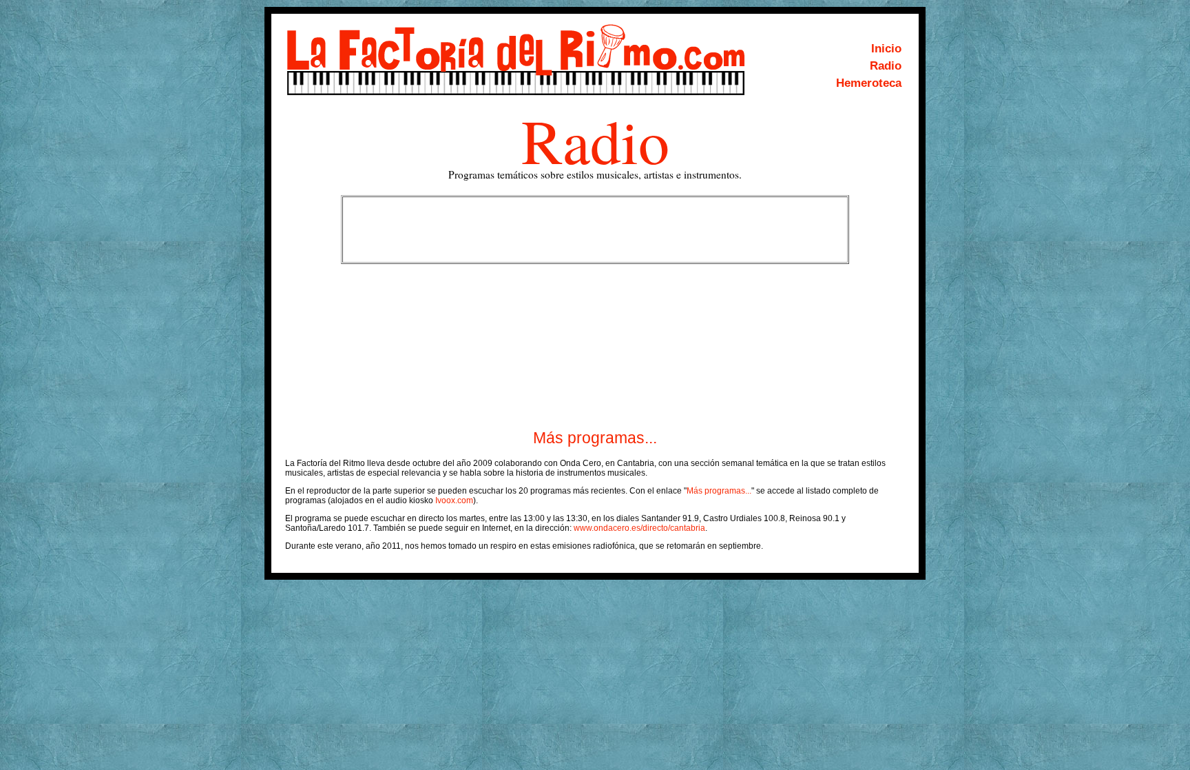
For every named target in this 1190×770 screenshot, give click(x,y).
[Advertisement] (595, 230)
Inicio (886, 48)
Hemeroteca (868, 83)
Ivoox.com (454, 500)
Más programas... (595, 438)
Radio (885, 65)
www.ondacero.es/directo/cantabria (639, 528)
